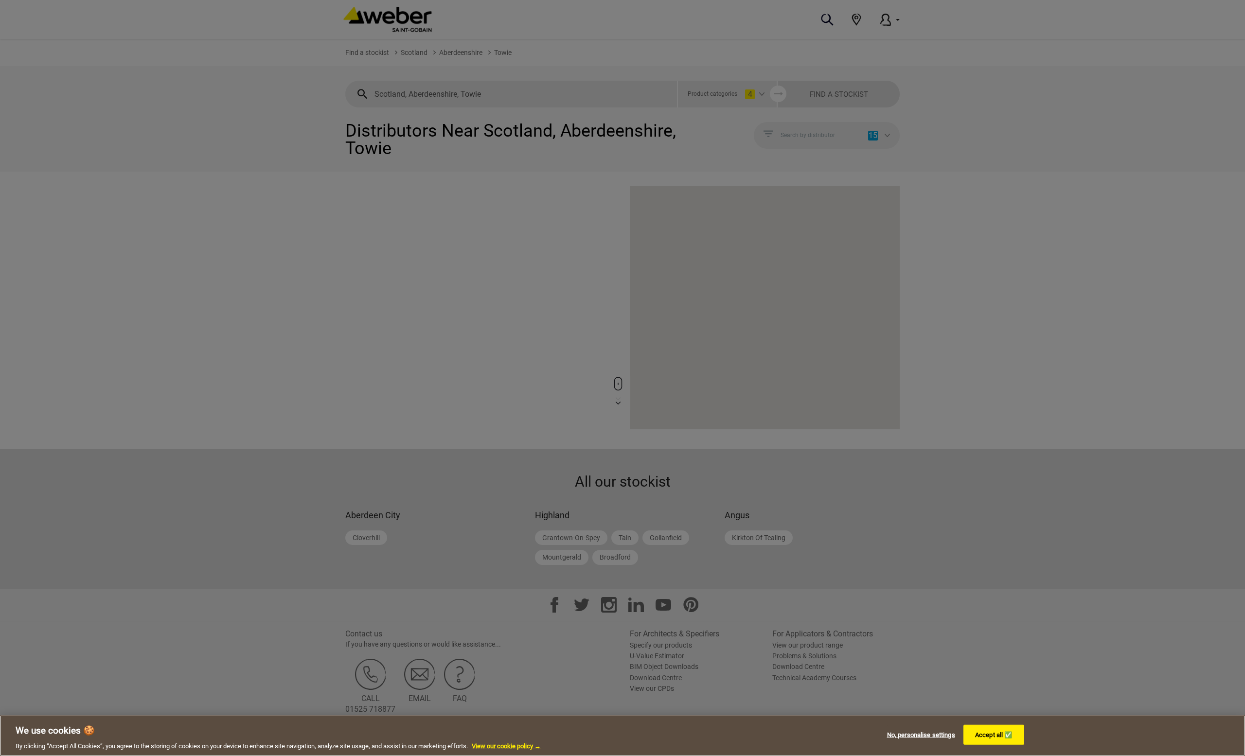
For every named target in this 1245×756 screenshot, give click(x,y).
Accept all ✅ (994, 734)
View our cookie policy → (506, 746)
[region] (622, 735)
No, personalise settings (921, 734)
